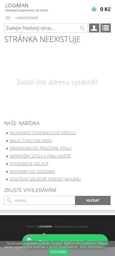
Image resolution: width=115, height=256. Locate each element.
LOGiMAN (26, 7)
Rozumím (58, 252)
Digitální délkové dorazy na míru (45, 179)
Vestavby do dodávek (32, 171)
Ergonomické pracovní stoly (40, 148)
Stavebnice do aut (29, 163)
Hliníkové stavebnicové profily (43, 132)
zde (107, 246)
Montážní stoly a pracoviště (40, 156)
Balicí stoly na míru (31, 140)
